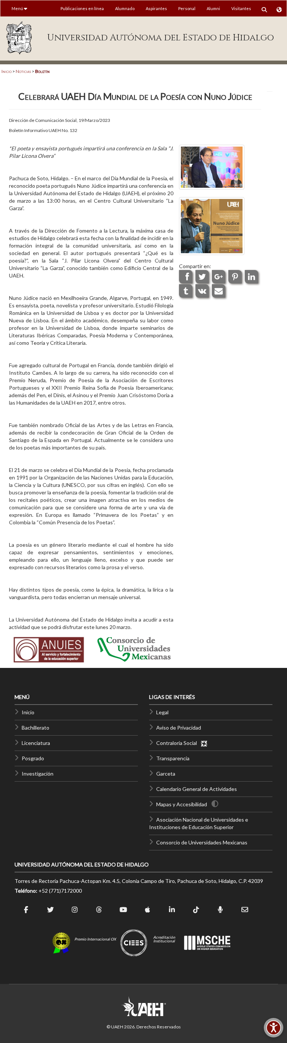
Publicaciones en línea (82, 8)
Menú (18, 8)
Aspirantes (156, 8)
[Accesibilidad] (273, 1027)
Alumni (213, 8)
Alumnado (125, 8)
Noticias (23, 71)
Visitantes (241, 8)
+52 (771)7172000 (60, 890)
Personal (186, 8)
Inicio (6, 71)
